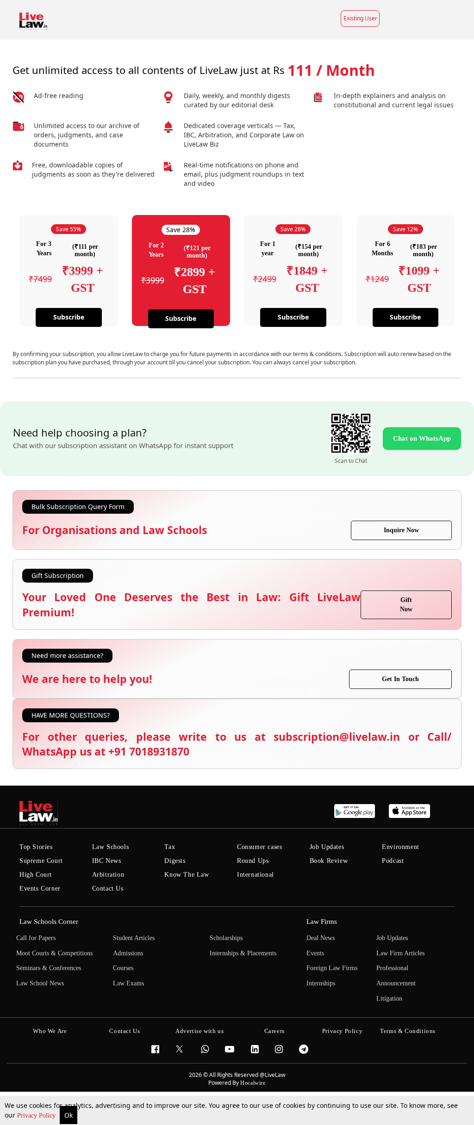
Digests (174, 860)
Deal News (320, 937)
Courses (123, 968)
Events (315, 953)
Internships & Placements (243, 953)
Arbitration (108, 874)
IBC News (106, 860)
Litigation (389, 998)
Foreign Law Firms (331, 968)
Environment (400, 846)
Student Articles (134, 937)
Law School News (40, 983)
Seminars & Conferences (48, 968)
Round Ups (252, 860)
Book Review (329, 860)
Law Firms (321, 921)
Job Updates (327, 846)
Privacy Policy (37, 1115)
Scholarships (226, 937)
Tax (169, 846)
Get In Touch (400, 679)
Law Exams (128, 983)
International (255, 874)
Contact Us (108, 888)
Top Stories (36, 846)
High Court (35, 874)
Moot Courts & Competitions (54, 953)
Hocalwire (252, 1083)
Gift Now (406, 604)
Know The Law (186, 874)
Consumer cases (259, 846)
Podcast (393, 860)
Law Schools (110, 846)
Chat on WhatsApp (422, 438)
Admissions (128, 953)
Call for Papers (36, 937)
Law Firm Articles (400, 953)
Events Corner (40, 888)
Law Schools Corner (48, 921)
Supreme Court (41, 860)
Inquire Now (401, 530)
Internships (320, 983)
